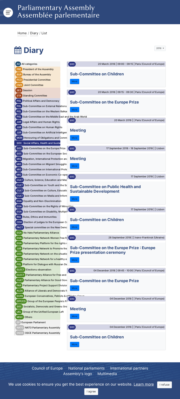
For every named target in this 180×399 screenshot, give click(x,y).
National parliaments (86, 368)
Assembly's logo (77, 374)
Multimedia (107, 374)
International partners (129, 368)
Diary (34, 33)
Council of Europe (47, 368)
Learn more (144, 384)
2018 (159, 48)
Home (22, 33)
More (74, 81)
